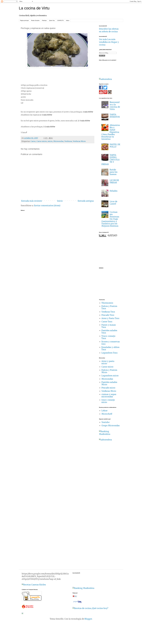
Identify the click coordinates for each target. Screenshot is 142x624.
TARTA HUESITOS (115, 115)
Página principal (24, 20)
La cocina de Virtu (34, 8)
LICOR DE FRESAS (114, 181)
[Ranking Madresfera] (109, 434)
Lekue (104, 410)
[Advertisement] (111, 252)
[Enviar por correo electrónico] (44, 138)
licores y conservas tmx (110, 342)
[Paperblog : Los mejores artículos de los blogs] (77, 602)
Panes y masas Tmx (108, 326)
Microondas (58, 141)
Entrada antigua (86, 201)
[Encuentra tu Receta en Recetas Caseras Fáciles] (34, 584)
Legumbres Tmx (109, 353)
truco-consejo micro (108, 401)
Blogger (88, 619)
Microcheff (106, 414)
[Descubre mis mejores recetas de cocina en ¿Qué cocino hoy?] (90, 608)
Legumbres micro (110, 375)
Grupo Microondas (110, 425)
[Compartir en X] (48, 138)
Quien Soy (52, 20)
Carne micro (41, 141)
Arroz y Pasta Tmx (110, 318)
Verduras (68, 141)
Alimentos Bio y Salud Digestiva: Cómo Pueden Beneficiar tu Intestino (110, 132)
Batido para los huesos (113, 172)
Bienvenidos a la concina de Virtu (115, 105)
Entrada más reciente (31, 201)
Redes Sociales (35, 20)
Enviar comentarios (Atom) (47, 205)
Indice (67, 20)
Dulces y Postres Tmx (109, 307)
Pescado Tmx (107, 315)
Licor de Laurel (113, 202)
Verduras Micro (79, 141)
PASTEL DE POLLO (115, 145)
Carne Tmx (106, 321)
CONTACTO (60, 20)
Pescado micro (108, 388)
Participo (44, 20)
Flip (75, 596)
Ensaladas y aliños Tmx (110, 348)
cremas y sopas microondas (108, 395)
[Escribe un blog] (46, 138)
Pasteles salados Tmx (109, 331)
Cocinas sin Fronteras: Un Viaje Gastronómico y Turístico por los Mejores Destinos (110, 219)
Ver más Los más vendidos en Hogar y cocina (109, 42)
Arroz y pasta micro (107, 362)
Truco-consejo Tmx (108, 337)
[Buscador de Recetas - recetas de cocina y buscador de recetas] (28, 607)
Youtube (105, 422)
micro (50, 141)
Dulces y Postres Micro (109, 371)
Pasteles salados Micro (109, 383)
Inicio (60, 201)
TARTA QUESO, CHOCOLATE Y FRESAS (110, 159)
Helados (113, 191)
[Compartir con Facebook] (50, 138)
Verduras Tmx (108, 312)
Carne (33, 141)
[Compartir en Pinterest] (52, 138)
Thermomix (107, 303)
